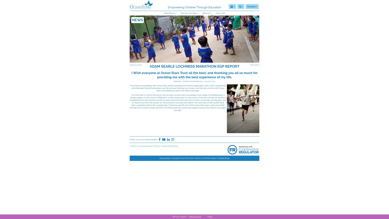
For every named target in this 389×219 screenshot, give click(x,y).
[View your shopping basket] (232, 6)
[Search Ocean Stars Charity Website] (240, 6)
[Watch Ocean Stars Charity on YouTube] (163, 139)
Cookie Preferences (169, 146)
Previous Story (136, 65)
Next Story (254, 65)
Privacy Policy (165, 158)
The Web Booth (223, 158)
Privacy (157, 146)
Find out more (195, 217)
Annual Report (146, 146)
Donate (251, 6)
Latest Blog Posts (209, 81)
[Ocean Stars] (141, 5)
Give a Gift (220, 13)
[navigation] (194, 13)
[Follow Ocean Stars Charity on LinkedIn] (172, 139)
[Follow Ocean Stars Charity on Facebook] (160, 139)
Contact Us (134, 146)
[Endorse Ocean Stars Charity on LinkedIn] (168, 139)
